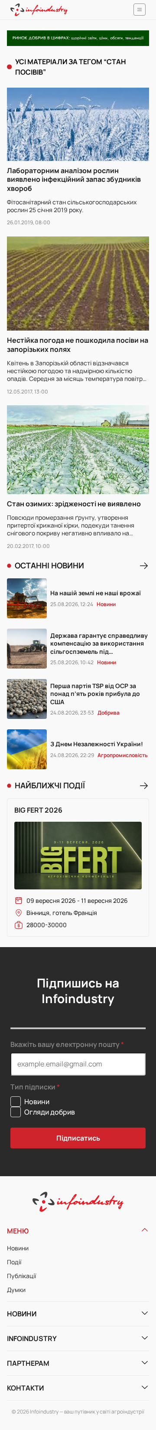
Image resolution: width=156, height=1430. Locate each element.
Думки (16, 1290)
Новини (18, 1248)
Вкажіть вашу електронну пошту (65, 1044)
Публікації (21, 1276)
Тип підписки (32, 1087)
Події (14, 1262)
